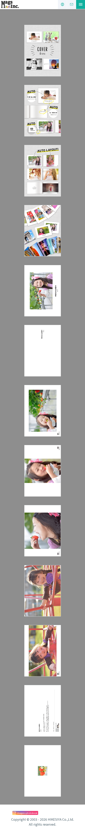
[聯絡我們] (71, 4)
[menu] (80, 4)
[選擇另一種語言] (62, 4)
